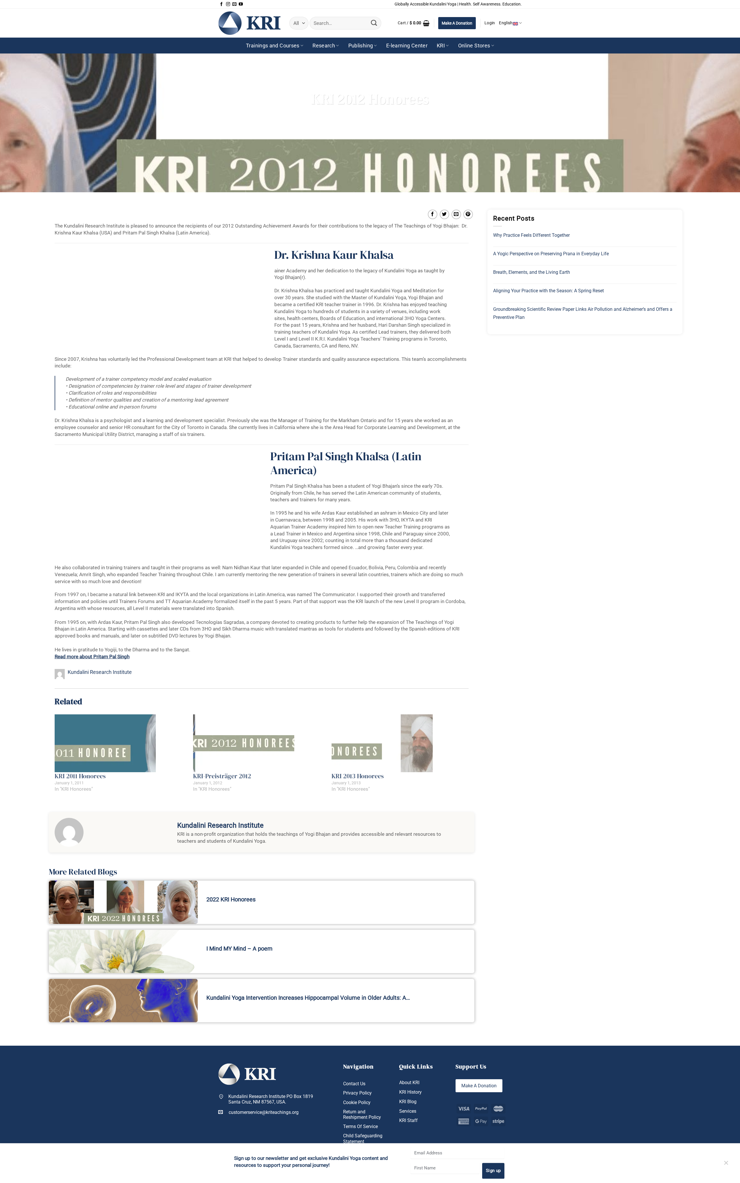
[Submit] (373, 23)
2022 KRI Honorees (231, 899)
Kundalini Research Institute (100, 672)
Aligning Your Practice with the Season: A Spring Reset (548, 290)
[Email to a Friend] (456, 214)
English (506, 23)
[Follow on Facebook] (221, 4)
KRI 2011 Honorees (80, 776)
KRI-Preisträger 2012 (222, 776)
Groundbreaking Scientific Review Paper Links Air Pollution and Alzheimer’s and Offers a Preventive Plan (582, 313)
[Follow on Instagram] (228, 4)
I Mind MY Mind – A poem (239, 948)
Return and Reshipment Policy (362, 1114)
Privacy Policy (357, 1093)
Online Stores (474, 45)
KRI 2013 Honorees (358, 776)
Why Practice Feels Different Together (531, 235)
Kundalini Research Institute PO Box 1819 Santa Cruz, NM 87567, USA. (270, 1099)
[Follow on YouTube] (241, 4)
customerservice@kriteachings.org (264, 1112)
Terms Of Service (360, 1126)
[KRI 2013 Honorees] (398, 743)
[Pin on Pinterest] (468, 214)
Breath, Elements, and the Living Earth (531, 272)
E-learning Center (407, 45)
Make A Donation (457, 23)
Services (407, 1111)
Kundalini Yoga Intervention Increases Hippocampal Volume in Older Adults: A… (308, 997)
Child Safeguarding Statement (362, 1138)
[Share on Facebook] (432, 214)
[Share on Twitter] (444, 214)
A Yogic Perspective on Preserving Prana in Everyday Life (551, 253)
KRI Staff (408, 1120)
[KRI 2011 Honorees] (121, 743)
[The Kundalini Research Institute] (249, 23)
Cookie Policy (357, 1102)
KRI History (410, 1092)
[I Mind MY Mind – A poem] (123, 951)
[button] (414, 23)
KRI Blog (408, 1101)
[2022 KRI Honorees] (123, 902)
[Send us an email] (234, 4)
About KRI (409, 1082)
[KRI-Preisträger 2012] (259, 743)
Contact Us (354, 1083)
